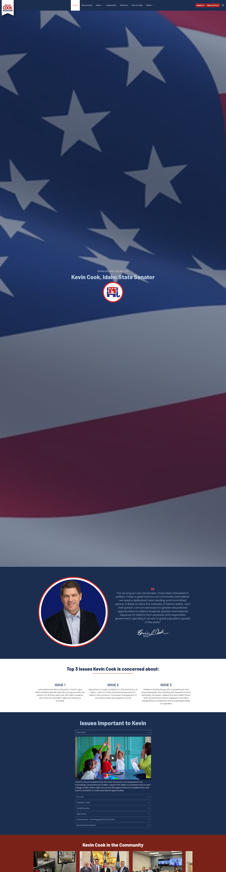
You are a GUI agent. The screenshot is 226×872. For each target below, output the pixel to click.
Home (75, 5)
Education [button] (81, 732)
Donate (199, 5)
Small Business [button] (83, 808)
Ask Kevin (124, 5)
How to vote (212, 5)
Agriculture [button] (81, 814)
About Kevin (87, 5)
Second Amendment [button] (86, 825)
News (98, 5)
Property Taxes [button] (83, 802)
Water (149, 5)
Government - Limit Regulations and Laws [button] (96, 819)
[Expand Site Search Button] (223, 5)
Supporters (111, 5)
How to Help (137, 5)
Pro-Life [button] (80, 797)
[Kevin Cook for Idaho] (9, 9)
